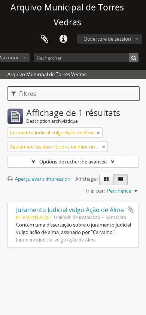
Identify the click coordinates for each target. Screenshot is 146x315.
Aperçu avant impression (42, 178)
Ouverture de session (107, 38)
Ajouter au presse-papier (130, 209)
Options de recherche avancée (73, 161)
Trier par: (95, 190)
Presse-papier (44, 39)
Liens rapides (63, 39)
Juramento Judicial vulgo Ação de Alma (70, 210)
